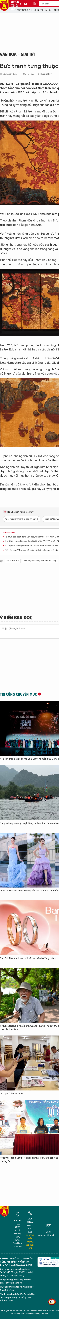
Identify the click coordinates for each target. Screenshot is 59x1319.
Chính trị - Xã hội (42, 10)
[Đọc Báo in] (36, 3)
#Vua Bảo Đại (12, 560)
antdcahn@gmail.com (48, 1235)
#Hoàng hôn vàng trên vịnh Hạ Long (40, 560)
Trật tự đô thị (24, 10)
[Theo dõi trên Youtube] (25, 3)
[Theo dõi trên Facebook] (21, 3)
